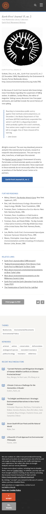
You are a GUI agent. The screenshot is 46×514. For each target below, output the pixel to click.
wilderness (32, 354)
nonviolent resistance (29, 350)
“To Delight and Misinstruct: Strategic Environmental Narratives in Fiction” (23, 401)
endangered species (10, 350)
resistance (22, 354)
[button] (38, 302)
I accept (9, 496)
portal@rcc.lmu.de (8, 487)
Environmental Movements (24, 330)
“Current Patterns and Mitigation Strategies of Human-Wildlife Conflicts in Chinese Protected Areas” (25, 372)
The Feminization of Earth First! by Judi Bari (21, 287)
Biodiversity (7, 330)
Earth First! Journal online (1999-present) (20, 261)
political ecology (9, 354)
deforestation (37, 346)
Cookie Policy (18, 470)
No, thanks (9, 506)
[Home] (6, 6)
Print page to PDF (13, 302)
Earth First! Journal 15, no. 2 (17, 179)
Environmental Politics (11, 334)
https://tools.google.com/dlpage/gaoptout (18, 477)
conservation (24, 346)
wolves (14, 346)
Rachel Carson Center (13, 159)
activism (6, 346)
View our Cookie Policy (11, 490)
